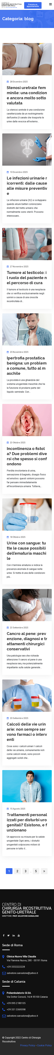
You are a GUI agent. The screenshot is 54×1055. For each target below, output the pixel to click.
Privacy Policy (27, 1045)
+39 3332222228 (16, 966)
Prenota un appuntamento (33, 5)
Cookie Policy (44, 1045)
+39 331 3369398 (16, 1009)
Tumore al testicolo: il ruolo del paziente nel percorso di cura (27, 277)
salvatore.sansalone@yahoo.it (22, 973)
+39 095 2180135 (16, 1003)
